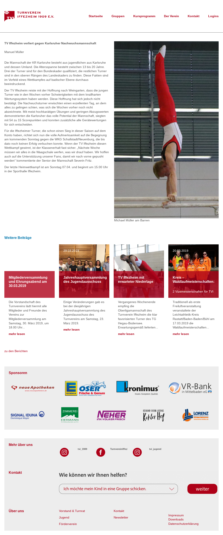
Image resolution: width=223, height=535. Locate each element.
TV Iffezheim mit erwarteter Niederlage (135, 279)
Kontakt (193, 16)
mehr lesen (17, 334)
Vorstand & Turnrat (72, 511)
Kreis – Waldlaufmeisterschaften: (194, 279)
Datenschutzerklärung (183, 523)
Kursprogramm (144, 16)
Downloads (176, 519)
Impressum (176, 515)
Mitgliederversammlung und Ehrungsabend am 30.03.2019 (28, 282)
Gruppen (118, 16)
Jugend (64, 517)
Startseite (96, 16)
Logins (213, 16)
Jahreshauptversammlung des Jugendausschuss (85, 279)
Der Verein (171, 16)
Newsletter (121, 517)
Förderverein (68, 524)
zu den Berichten (16, 351)
